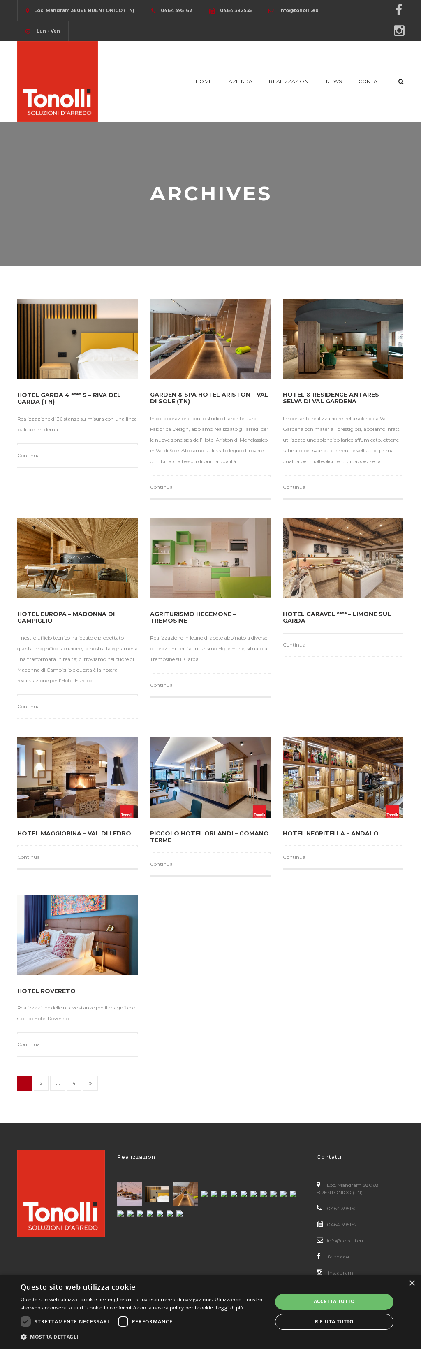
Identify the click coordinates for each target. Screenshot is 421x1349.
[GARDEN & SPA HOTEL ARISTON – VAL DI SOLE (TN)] (210, 339)
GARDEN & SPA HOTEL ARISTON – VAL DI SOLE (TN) (209, 398)
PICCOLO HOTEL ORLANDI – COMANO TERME (209, 837)
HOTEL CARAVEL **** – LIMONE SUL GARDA (337, 617)
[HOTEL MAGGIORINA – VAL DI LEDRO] (77, 777)
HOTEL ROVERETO (46, 991)
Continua (28, 455)
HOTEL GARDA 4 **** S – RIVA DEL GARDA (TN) (69, 398)
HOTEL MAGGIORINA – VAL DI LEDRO (74, 833)
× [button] (412, 1283)
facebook (338, 1257)
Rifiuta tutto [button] (334, 1321)
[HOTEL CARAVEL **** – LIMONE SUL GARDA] (343, 558)
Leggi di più (229, 1307)
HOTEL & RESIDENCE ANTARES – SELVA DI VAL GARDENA (333, 398)
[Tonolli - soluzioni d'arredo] (57, 81)
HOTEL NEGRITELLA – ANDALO (331, 833)
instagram (340, 1273)
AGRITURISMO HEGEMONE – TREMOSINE (193, 617)
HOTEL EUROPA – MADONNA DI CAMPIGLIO (66, 617)
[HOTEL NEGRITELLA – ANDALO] (343, 777)
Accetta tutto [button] (334, 1301)
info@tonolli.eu (345, 1240)
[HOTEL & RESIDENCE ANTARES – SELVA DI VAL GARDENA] (343, 339)
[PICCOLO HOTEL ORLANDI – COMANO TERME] (210, 777)
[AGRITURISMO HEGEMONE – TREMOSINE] (210, 558)
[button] (143, 1337)
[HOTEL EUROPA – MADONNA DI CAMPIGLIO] (77, 558)
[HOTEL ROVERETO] (77, 935)
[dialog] (210, 1312)
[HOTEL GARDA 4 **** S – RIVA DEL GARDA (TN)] (77, 339)
